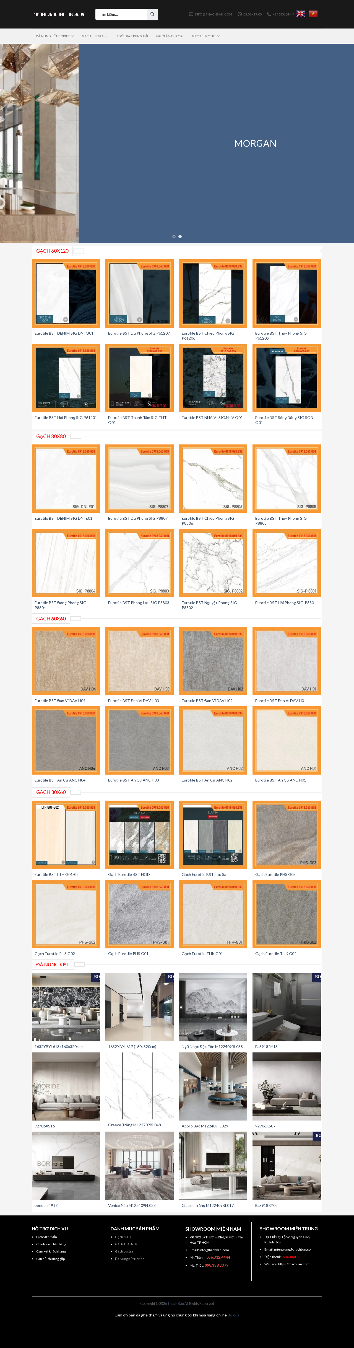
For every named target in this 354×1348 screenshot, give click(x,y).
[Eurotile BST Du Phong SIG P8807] (139, 478)
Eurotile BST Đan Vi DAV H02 (207, 700)
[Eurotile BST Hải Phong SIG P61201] (66, 378)
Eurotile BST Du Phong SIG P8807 (138, 518)
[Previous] (14, 143)
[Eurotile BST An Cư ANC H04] (66, 740)
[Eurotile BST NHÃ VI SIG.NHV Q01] (213, 378)
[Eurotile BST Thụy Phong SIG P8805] (287, 478)
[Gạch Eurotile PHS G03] (287, 835)
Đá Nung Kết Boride (129, 1259)
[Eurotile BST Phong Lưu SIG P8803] (139, 563)
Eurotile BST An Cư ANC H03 (133, 780)
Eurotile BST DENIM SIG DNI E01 (63, 518)
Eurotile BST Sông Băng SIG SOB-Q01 (284, 420)
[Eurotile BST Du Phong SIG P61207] (139, 293)
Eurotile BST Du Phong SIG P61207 (139, 333)
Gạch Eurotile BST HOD (129, 874)
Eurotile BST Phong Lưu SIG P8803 (138, 602)
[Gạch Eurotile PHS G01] (139, 914)
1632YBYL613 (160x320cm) (59, 1046)
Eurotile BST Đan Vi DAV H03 (133, 700)
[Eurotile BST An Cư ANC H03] (139, 740)
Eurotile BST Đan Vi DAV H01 (280, 700)
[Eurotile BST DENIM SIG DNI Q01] (66, 293)
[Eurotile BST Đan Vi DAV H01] (287, 661)
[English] (300, 13)
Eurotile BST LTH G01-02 (57, 874)
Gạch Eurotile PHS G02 (55, 953)
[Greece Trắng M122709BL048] (139, 1086)
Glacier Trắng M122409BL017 (208, 1205)
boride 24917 (46, 1205)
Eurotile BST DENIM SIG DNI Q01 (64, 333)
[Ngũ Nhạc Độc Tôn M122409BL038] (213, 1007)
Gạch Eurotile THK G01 (202, 953)
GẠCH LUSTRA (92, 36)
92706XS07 (265, 1126)
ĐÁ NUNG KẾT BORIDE (53, 36)
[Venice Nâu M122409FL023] (139, 1166)
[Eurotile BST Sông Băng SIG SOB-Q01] (287, 378)
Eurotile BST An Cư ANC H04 (60, 780)
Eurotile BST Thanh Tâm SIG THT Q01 (137, 420)
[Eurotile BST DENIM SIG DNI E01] (66, 478)
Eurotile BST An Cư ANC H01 (280, 780)
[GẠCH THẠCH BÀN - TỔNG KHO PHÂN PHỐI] (59, 14)
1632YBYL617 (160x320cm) (132, 1046)
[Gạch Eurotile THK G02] (287, 914)
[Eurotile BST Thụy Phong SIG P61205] (287, 293)
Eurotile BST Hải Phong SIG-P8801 (285, 602)
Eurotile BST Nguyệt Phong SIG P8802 (209, 605)
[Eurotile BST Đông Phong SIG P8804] (66, 563)
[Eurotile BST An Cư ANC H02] (213, 740)
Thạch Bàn (175, 1304)
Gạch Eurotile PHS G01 (128, 953)
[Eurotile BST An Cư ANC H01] (287, 740)
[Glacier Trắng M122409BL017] (213, 1166)
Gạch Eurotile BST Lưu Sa (204, 874)
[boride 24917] (66, 1166)
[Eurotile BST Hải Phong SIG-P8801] (287, 563)
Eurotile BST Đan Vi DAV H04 (60, 700)
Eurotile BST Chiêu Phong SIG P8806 (208, 521)
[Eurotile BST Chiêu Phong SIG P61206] (213, 293)
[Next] (340, 143)
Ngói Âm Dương (170, 36)
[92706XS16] (66, 1086)
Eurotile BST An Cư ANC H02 (207, 780)
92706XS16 (45, 1126)
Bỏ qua (234, 1315)
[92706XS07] (287, 1086)
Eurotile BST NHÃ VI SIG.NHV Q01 (212, 417)
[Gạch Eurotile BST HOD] (139, 835)
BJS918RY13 (266, 1046)
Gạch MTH (123, 1237)
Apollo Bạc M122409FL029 (205, 1126)
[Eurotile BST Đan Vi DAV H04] (66, 661)
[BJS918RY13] (287, 1007)
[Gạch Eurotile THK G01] (213, 914)
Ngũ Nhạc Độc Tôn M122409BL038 (212, 1046)
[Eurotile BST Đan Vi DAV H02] (213, 661)
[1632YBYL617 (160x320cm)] (139, 1007)
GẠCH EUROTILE (204, 36)
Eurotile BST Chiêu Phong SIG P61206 (208, 335)
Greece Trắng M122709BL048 (134, 1124)
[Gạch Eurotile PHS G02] (66, 914)
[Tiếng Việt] (313, 13)
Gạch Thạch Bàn (127, 1244)
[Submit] (152, 14)
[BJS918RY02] (287, 1166)
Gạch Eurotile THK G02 (275, 953)
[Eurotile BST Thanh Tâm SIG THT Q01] (139, 378)
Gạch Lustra (124, 1251)
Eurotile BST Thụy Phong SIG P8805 (281, 521)
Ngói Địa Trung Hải (132, 36)
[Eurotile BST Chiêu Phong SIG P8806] (213, 478)
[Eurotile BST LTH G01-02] (66, 835)
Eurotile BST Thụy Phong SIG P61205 (281, 335)
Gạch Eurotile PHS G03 (275, 874)
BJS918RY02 (266, 1205)
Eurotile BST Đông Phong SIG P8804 (60, 605)
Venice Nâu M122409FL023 (132, 1205)
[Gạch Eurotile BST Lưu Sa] (213, 835)
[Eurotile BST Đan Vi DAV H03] (139, 661)
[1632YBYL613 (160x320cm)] (66, 1007)
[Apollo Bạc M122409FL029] (213, 1086)
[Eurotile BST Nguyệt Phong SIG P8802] (213, 563)
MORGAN (177, 143)
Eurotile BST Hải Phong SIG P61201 (66, 417)
